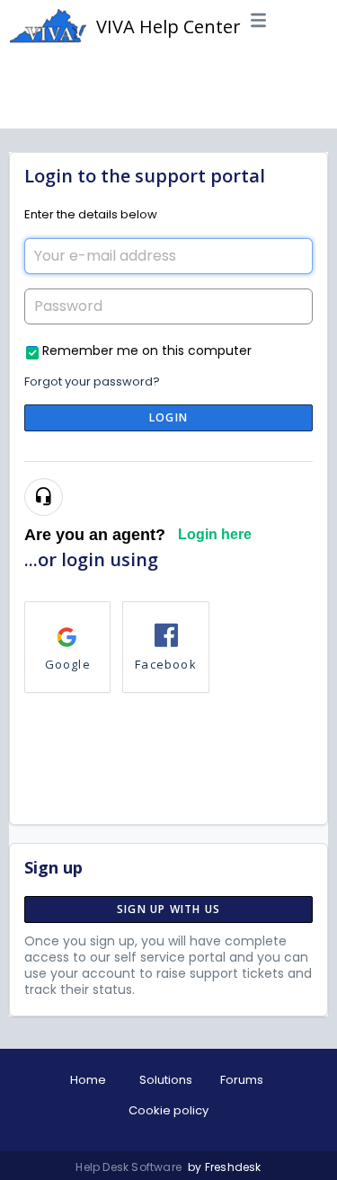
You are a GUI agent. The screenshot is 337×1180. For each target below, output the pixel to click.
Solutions (165, 1079)
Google (68, 664)
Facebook (166, 664)
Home (88, 1079)
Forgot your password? (92, 381)
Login (168, 417)
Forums (241, 1079)
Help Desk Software (129, 1167)
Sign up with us (168, 909)
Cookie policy (168, 1110)
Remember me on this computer (147, 350)
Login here (215, 534)
